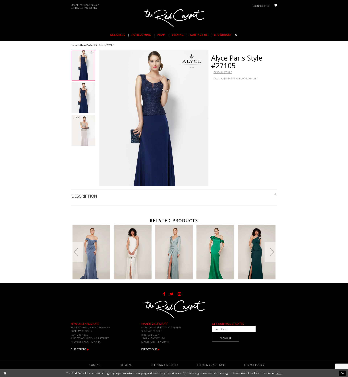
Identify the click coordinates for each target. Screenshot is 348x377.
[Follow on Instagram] (181, 294)
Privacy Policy (254, 364)
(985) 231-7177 (90, 8)
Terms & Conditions (211, 364)
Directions (79, 349)
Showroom (222, 34)
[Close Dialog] (5, 373)
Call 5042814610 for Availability (236, 78)
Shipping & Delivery (164, 364)
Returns (126, 364)
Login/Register (261, 6)
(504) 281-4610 (92, 5)
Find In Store (223, 72)
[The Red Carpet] (174, 18)
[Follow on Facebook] (166, 294)
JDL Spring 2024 (103, 45)
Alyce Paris (85, 45)
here (278, 373)
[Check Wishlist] (275, 6)
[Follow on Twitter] (174, 294)
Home (74, 45)
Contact (95, 364)
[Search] (236, 34)
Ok (342, 373)
